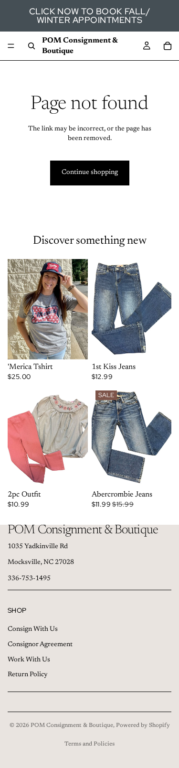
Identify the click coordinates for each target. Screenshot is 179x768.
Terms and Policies (89, 744)
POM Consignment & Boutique (72, 725)
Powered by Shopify (143, 725)
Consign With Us (33, 629)
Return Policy (28, 674)
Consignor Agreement (40, 644)
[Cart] (167, 45)
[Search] (31, 45)
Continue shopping (90, 172)
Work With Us (29, 659)
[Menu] (11, 46)
